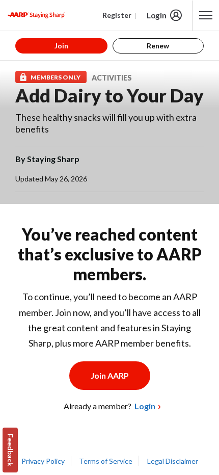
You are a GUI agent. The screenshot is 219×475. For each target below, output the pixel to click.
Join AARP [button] (110, 375)
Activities (112, 77)
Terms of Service (105, 461)
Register (116, 15)
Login (157, 15)
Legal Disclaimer (172, 461)
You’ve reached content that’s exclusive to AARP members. (110, 254)
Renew (158, 45)
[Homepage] (36, 15)
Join (61, 45)
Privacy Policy (43, 461)
